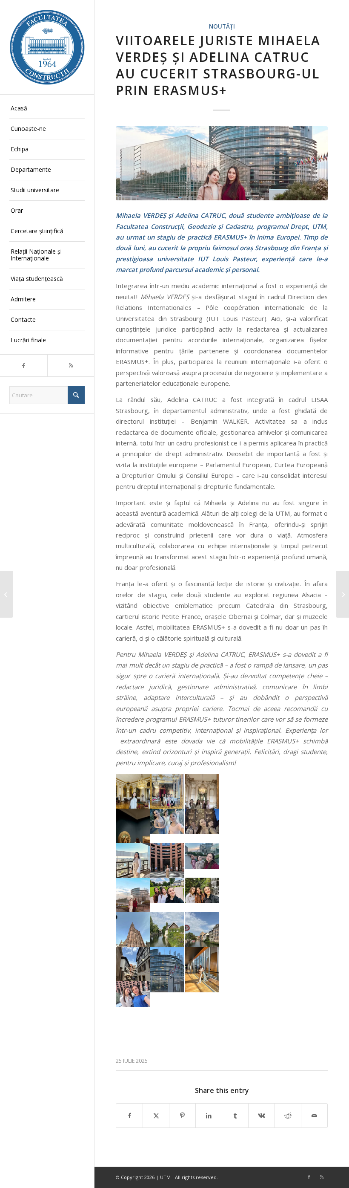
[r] (222, 163)
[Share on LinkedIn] (209, 1115)
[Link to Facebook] (23, 365)
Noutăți (222, 26)
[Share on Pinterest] (182, 1115)
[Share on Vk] (262, 1115)
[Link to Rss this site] (70, 365)
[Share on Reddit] (288, 1115)
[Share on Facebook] (129, 1115)
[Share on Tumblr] (235, 1115)
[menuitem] (47, 108)
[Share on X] (156, 1115)
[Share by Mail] (314, 1115)
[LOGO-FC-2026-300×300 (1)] (47, 47)
